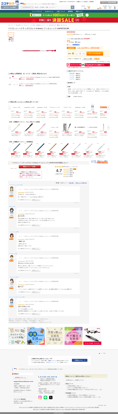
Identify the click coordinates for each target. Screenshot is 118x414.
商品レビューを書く (29, 166)
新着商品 (70, 11)
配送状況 (53, 409)
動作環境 (97, 407)
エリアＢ (72, 77)
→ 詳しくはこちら (29, 176)
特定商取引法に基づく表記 (40, 407)
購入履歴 (48, 409)
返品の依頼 (67, 409)
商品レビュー (79, 11)
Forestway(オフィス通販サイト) (75, 1)
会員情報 (42, 409)
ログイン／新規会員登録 (109, 2)
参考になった (35, 199)
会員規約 (62, 407)
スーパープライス (37, 11)
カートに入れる (95, 53)
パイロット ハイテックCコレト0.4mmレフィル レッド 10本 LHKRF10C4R (39, 77)
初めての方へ (64, 1)
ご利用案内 (91, 1)
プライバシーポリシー (70, 407)
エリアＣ (72, 79)
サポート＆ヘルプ (23, 407)
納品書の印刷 (82, 409)
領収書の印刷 (74, 409)
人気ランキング (60, 11)
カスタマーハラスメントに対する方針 (85, 407)
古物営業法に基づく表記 (52, 407)
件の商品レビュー (78, 34)
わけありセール (49, 11)
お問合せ (86, 1)
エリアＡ (72, 75)
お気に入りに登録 (88, 58)
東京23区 (72, 73)
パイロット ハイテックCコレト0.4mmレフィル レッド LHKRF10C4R (38, 83)
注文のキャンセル (60, 409)
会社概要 (30, 407)
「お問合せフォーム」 (51, 362)
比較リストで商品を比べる (75, 58)
